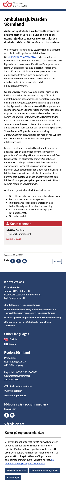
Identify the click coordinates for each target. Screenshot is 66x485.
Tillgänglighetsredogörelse (18, 386)
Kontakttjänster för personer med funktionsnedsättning (33, 317)
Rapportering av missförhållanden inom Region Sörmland (28, 324)
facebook (12, 261)
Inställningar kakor (15, 395)
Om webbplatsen (13, 390)
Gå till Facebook (6, 415)
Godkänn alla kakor (16, 470)
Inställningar (13, 477)
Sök (51, 5)
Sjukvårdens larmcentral (22, 57)
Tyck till (57, 261)
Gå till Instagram (12, 415)
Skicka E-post (13, 238)
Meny (59, 5)
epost (24, 261)
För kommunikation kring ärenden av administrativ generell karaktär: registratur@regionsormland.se (30, 311)
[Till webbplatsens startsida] (15, 4)
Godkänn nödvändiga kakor (44, 470)
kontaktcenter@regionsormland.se (22, 304)
